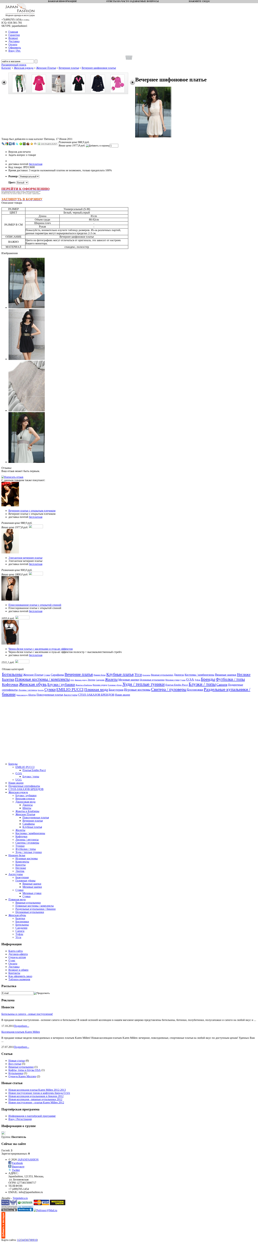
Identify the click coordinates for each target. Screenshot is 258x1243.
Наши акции (122, 694)
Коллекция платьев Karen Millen (20, 1031)
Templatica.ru (20, 1198)
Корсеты (41, 690)
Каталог (6, 67)
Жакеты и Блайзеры (84, 685)
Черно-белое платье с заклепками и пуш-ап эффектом (40, 648)
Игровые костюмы (137, 689)
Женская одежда (23, 67)
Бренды (208, 679)
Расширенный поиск (13, 64)
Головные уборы (115, 685)
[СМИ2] (20, 143)
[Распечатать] (35, 143)
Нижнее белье (100, 675)
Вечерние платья (69, 67)
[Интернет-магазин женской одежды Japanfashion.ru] (3, 1237)
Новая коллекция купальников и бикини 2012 (36, 1096)
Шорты (32, 695)
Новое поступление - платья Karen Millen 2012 (36, 1102)
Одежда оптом (17, 957)
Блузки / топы (202, 684)
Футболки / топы (230, 679)
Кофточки (10, 684)
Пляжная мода (96, 689)
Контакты (14, 973)
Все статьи (14, 1063)
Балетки (8, 679)
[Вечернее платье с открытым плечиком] (10, 505)
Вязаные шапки (225, 674)
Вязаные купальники (162, 675)
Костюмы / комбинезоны (199, 674)
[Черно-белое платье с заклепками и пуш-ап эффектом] (10, 643)
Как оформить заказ (20, 976)
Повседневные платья (50, 694)
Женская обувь (33, 684)
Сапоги (221, 684)
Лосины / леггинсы (27, 690)
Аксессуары (70, 694)
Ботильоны (12, 674)
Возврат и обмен (18, 969)
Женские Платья (46, 67)
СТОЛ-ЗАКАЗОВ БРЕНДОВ (96, 694)
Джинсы (179, 674)
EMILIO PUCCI (70, 689)
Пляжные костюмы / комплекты (42, 679)
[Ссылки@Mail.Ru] (24, 143)
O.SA (190, 679)
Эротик (91, 680)
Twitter (16, 1170)
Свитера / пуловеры (168, 689)
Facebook (17, 1163)
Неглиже (243, 674)
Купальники (15, 1073)
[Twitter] (17, 143)
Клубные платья (120, 674)
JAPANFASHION (28, 1159)
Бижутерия (116, 689)
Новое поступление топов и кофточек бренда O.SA (39, 1093)
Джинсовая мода (22, 695)
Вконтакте (18, 1166)
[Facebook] (13, 143)
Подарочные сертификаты (24, 785)
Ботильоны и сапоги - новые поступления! (27, 1014)
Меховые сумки (172, 680)
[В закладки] (32, 143)
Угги (138, 674)
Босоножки (195, 689)
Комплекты (146, 675)
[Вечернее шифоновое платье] (153, 136)
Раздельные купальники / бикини (35, 908)
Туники (183, 680)
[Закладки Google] (6, 143)
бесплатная (35, 164)
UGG (72, 680)
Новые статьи (16, 1060)
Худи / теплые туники (143, 684)
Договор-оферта (18, 954)
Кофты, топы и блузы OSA (24, 1070)
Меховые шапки (128, 679)
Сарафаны (57, 674)
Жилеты (111, 679)
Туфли (197, 680)
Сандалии (100, 680)
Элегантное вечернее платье (25, 557)
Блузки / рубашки (61, 684)
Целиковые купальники (152, 680)
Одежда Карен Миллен (22, 1076)
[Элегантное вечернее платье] (10, 552)
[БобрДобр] (27, 143)
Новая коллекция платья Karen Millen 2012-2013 (37, 1089)
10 (35, 1239)
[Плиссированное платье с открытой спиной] (10, 599)
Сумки (47, 675)
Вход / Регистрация (20, 1119)
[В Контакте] (10, 143)
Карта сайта (15, 950)
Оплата (12, 963)
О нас (11, 960)
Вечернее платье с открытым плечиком (31, 510)
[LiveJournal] (3, 143)
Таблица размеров (19, 979)
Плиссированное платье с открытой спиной (34, 604)
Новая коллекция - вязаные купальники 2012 (35, 1099)
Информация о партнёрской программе (32, 1115)
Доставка (13, 966)
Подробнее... (21, 1025)
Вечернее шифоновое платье (99, 67)
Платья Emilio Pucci (176, 684)
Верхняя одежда (100, 685)
